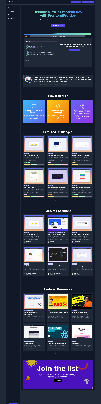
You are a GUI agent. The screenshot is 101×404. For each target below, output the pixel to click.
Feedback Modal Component (57, 187)
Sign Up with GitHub (89, 1)
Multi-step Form (29, 187)
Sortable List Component (56, 155)
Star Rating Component (31, 155)
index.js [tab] (36, 39)
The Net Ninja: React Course (57, 343)
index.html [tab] (27, 39)
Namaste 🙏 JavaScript (79, 313)
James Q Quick (38, 84)
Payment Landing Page (55, 266)
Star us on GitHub (76, 1)
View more (57, 200)
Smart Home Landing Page (56, 234)
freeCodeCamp (29, 343)
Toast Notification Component (81, 187)
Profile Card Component (31, 266)
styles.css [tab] (32, 39)
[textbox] (41, 53)
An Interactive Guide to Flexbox (58, 313)
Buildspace (75, 343)
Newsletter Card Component (81, 155)
